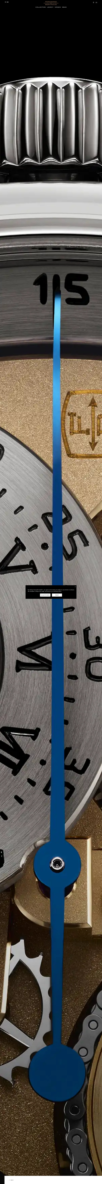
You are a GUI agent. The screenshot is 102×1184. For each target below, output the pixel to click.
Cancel (57, 595)
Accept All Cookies (45, 595)
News (64, 7)
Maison (58, 7)
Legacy (50, 7)
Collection (40, 7)
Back (12, 1180)
